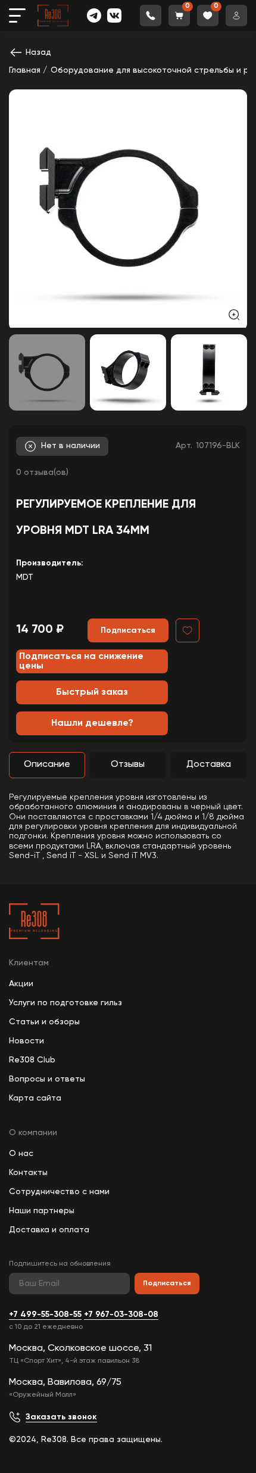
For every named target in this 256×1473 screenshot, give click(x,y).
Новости (26, 1041)
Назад (38, 52)
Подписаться (167, 1283)
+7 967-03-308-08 (121, 1314)
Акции (21, 984)
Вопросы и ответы (47, 1079)
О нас (21, 1153)
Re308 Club (32, 1060)
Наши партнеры (41, 1211)
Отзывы (128, 764)
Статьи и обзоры (44, 1022)
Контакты (28, 1173)
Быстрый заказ (92, 692)
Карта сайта (35, 1098)
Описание (47, 764)
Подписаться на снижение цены (81, 661)
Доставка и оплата (49, 1230)
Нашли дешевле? (92, 723)
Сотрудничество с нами (59, 1192)
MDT (24, 577)
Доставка (208, 764)
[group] (128, 208)
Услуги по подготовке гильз (65, 1003)
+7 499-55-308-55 (45, 1314)
